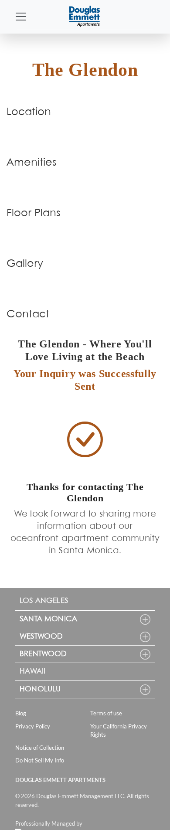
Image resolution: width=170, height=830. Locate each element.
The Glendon (85, 70)
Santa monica (48, 619)
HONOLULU (40, 689)
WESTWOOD (41, 636)
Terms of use (106, 713)
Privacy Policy (32, 726)
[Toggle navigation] (21, 16)
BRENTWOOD (43, 654)
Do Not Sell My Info (39, 760)
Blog (20, 713)
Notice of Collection (39, 747)
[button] (145, 619)
